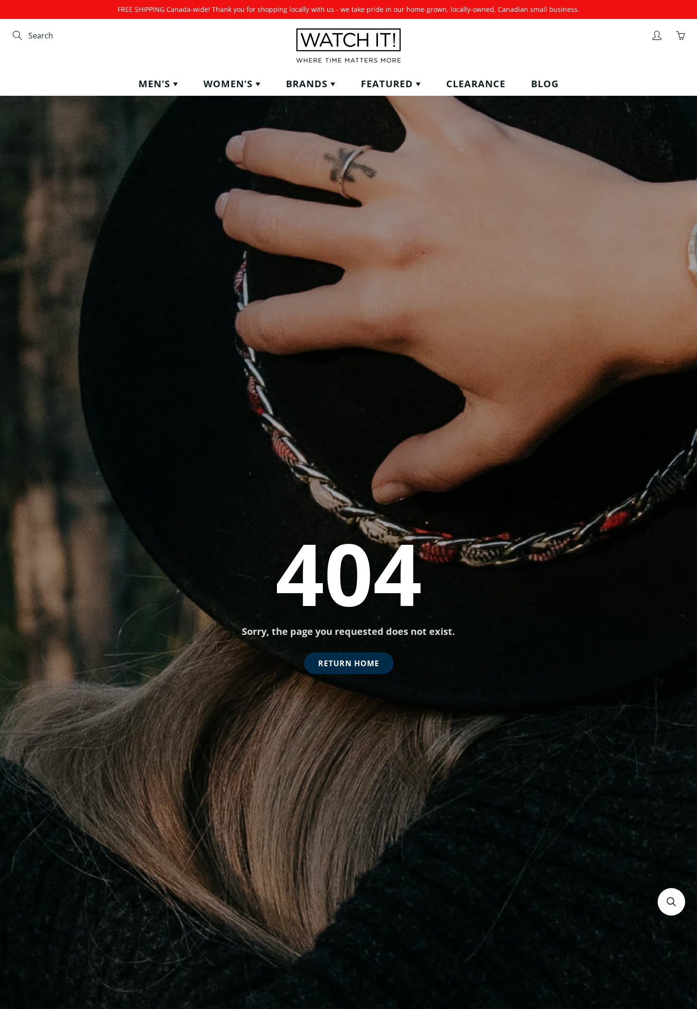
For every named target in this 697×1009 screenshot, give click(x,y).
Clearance (475, 83)
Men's (155, 83)
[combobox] (68, 35)
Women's (229, 83)
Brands (308, 83)
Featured (388, 83)
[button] (671, 902)
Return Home (348, 663)
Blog (545, 83)
